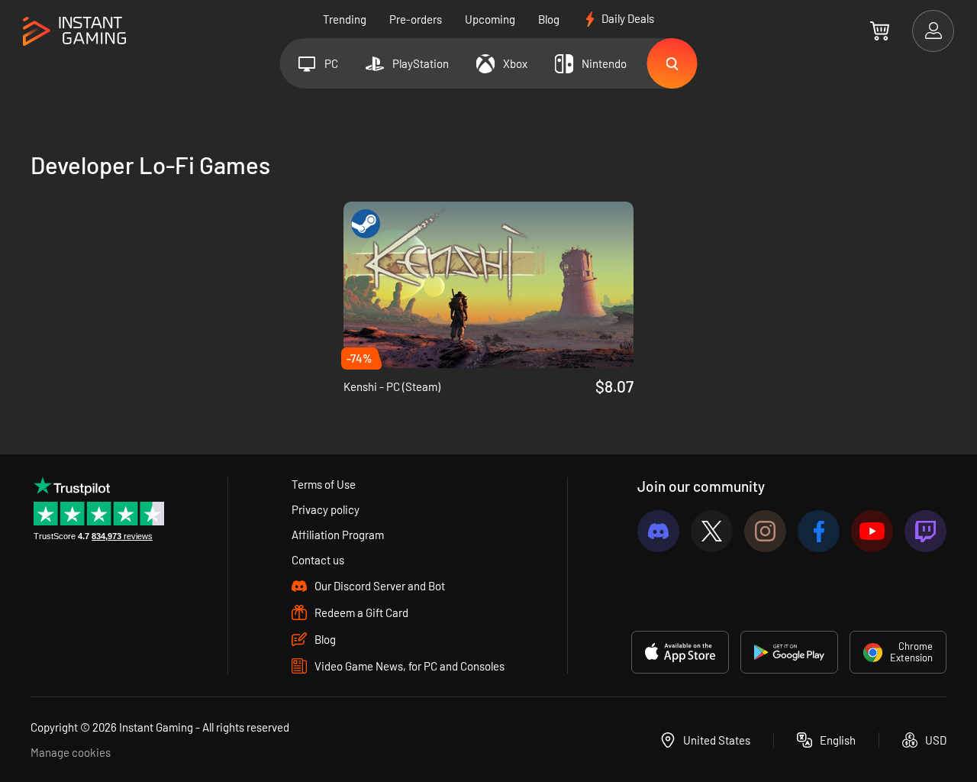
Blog (548, 19)
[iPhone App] (680, 652)
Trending (344, 19)
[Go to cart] (879, 30)
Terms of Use (324, 484)
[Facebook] (819, 531)
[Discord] (658, 531)
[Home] (74, 32)
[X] (712, 531)
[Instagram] (765, 531)
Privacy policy (326, 509)
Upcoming (490, 19)
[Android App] (789, 652)
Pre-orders (415, 19)
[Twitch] (925, 531)
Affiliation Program (338, 534)
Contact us (318, 560)
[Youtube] (872, 531)
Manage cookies (71, 752)
